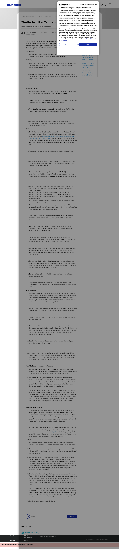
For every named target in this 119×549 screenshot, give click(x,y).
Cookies (12, 536)
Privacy (12, 540)
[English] (14, 5)
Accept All (88, 45)
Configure (68, 45)
